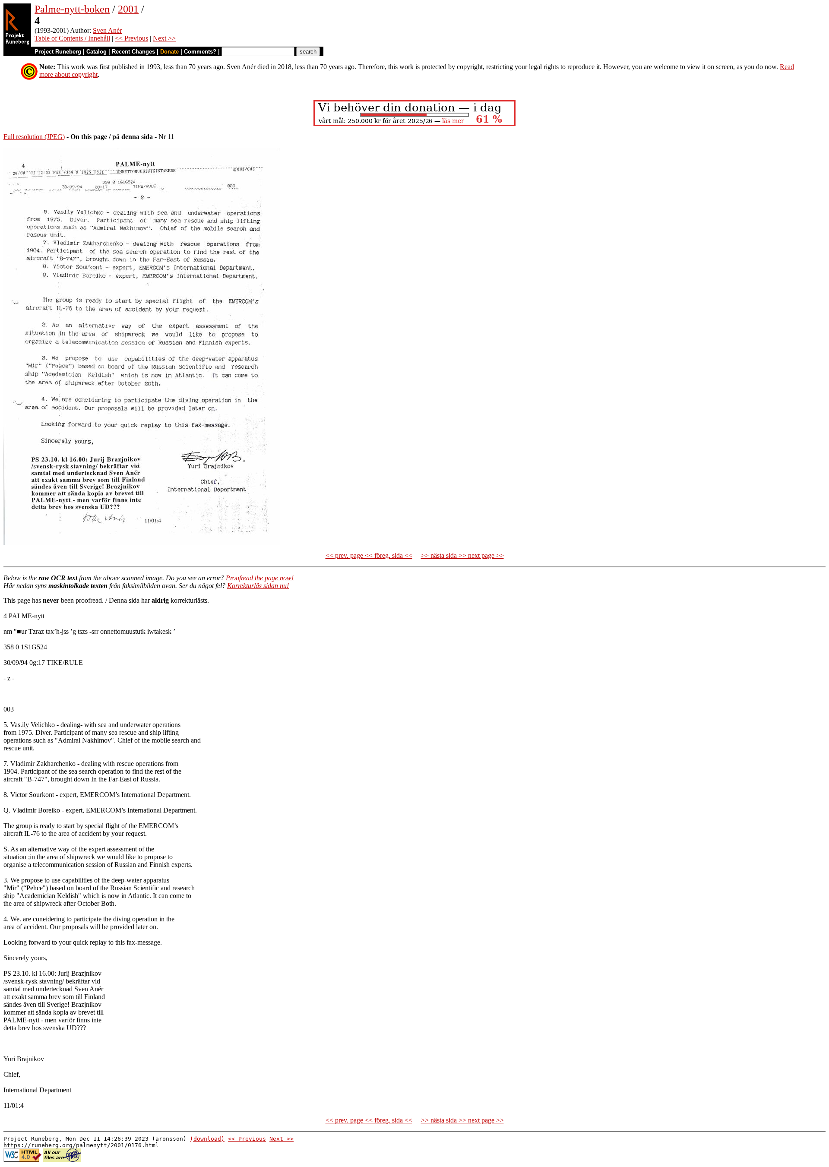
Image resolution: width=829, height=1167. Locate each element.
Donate (169, 51)
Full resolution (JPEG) (34, 136)
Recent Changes (133, 51)
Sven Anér (107, 30)
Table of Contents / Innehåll (72, 38)
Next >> (164, 38)
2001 (128, 9)
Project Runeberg (58, 51)
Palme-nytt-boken (72, 9)
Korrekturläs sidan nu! (258, 585)
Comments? (200, 51)
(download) (207, 1138)
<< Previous (131, 38)
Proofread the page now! (260, 578)
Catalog (96, 51)
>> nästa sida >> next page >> (462, 555)
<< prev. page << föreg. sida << (369, 555)
